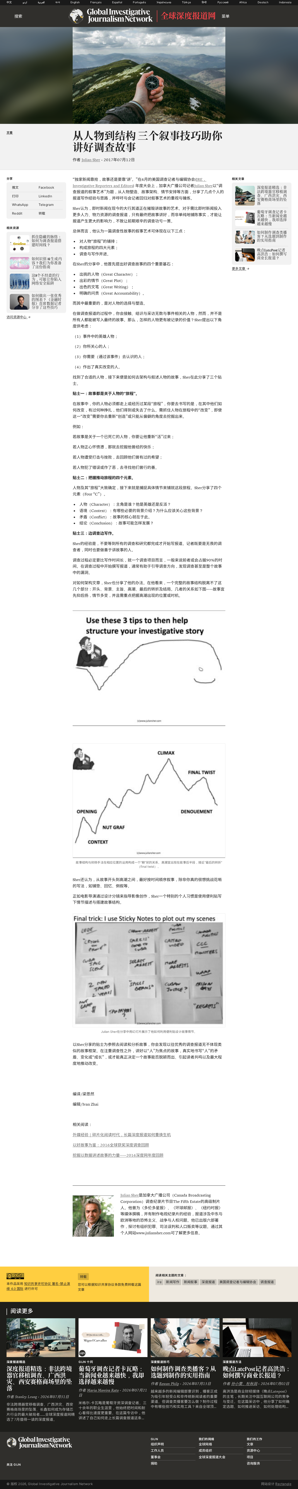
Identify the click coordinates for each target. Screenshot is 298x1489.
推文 (15, 187)
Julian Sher (91, 159)
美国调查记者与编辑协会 (237, 1282)
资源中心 (253, 1450)
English (75, 2)
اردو (25, 2)
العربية (41, 2)
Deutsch (263, 2)
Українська (164, 2)
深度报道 (208, 1282)
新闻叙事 (190, 1282)
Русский (223, 2)
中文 (9, 2)
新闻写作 (172, 1282)
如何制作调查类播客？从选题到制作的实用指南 (183, 1372)
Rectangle (283, 1484)
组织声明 (157, 1444)
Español (117, 2)
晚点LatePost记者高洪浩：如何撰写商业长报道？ (257, 1372)
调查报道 (267, 1282)
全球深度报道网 (188, 16)
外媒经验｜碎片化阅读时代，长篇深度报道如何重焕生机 (122, 1134)
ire (159, 1282)
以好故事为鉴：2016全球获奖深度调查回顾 (111, 1145)
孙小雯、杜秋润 (244, 1383)
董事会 (156, 1457)
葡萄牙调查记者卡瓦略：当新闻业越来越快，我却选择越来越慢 (111, 1375)
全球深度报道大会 (212, 1457)
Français (95, 2)
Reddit (17, 213)
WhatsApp (20, 205)
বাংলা (57, 2)
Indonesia (285, 2)
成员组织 (205, 1450)
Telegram (46, 205)
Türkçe (186, 2)
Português (139, 2)
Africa (243, 2)
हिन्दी (204, 2)
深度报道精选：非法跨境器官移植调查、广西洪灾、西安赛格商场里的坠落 (39, 1379)
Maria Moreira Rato (103, 1390)
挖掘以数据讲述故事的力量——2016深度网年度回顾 (118, 1155)
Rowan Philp (169, 1383)
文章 (10, 132)
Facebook (46, 187)
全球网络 (205, 1444)
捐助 (154, 1463)
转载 (42, 213)
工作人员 (157, 1450)
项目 (250, 1457)
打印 (15, 196)
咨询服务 (253, 1463)
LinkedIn (45, 196)
